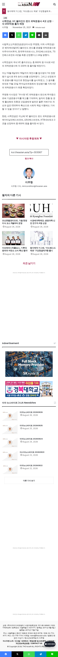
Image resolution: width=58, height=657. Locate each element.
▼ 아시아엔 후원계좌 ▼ (29, 138)
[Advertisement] (29, 304)
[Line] (32, 35)
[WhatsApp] (19, 35)
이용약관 (50, 641)
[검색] (54, 5)
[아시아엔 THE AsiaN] (29, 4)
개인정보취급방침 (22, 643)
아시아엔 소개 (8, 641)
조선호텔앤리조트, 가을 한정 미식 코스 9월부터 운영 (14, 222)
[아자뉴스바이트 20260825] (10, 429)
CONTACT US (36, 643)
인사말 (17, 641)
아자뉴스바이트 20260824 (31, 438)
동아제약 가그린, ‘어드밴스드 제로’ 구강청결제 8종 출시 (32, 11)
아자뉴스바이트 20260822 (31, 465)
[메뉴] (3, 5)
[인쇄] (46, 35)
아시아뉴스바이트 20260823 (32, 452)
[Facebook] (5, 35)
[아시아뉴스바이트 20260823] (10, 456)
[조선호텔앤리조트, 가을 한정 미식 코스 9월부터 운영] (15, 211)
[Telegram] (25, 35)
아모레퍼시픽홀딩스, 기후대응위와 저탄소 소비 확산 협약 (14, 249)
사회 (5, 18)
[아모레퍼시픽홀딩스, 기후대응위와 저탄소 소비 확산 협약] (15, 238)
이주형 (5, 27)
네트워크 (24, 641)
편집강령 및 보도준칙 (38, 641)
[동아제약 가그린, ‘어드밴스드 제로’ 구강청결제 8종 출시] (43, 238)
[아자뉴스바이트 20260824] (10, 442)
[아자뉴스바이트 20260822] (10, 469)
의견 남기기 (29, 263)
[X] (12, 35)
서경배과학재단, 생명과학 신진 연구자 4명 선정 (42, 222)
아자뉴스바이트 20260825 (31, 425)
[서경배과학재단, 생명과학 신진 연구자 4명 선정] (43, 211)
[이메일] (39, 35)
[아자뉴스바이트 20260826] (10, 416)
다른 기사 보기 (29, 480)
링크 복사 (29, 158)
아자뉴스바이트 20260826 (31, 412)
